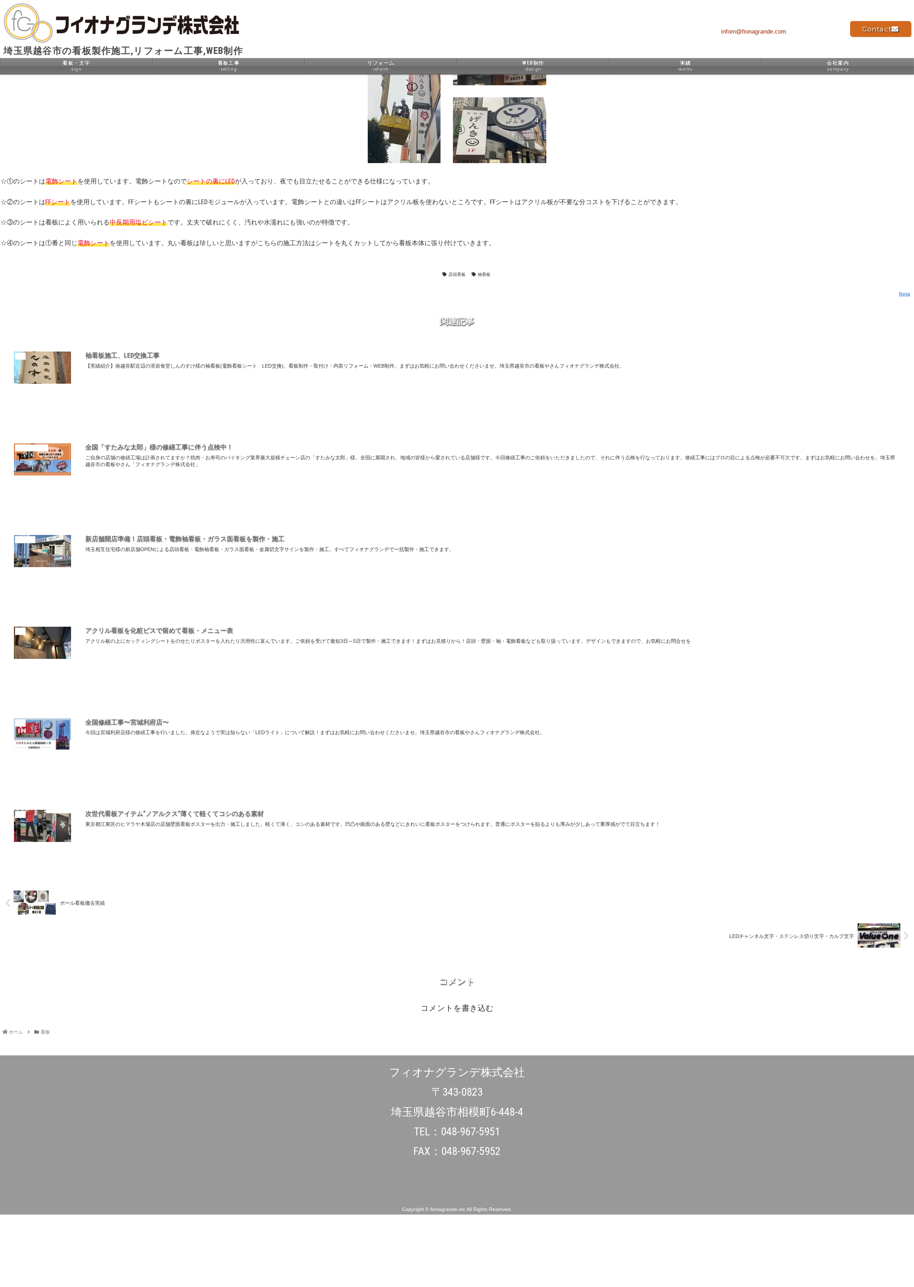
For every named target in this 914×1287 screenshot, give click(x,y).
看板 (432, 274)
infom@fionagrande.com (753, 31)
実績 (685, 66)
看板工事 (229, 66)
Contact (877, 29)
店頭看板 (457, 274)
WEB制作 (533, 66)
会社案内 (838, 66)
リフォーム (381, 66)
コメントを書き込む (457, 1008)
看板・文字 (76, 66)
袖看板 (484, 274)
